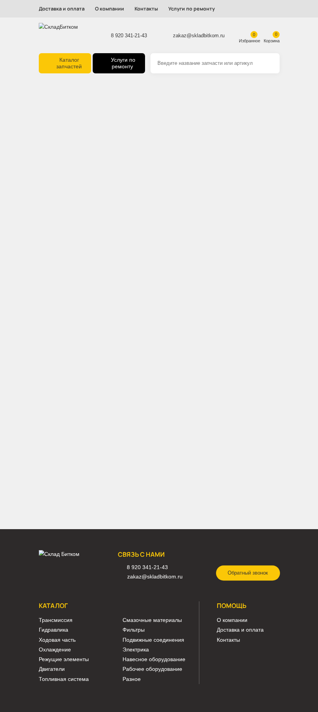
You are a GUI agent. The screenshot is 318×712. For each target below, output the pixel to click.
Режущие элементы (64, 659)
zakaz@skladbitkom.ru (199, 35)
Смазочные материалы (152, 620)
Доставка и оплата (62, 8)
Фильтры (134, 630)
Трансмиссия (56, 620)
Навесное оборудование (154, 659)
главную (135, 127)
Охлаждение (55, 650)
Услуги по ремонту (191, 8)
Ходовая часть (57, 640)
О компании (109, 8)
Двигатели (52, 669)
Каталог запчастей (69, 63)
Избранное (249, 40)
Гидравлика (53, 630)
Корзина (272, 40)
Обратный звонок (248, 573)
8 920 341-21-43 (129, 35)
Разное (132, 679)
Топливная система (64, 679)
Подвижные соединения (153, 640)
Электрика (136, 650)
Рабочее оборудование (152, 669)
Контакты (146, 8)
